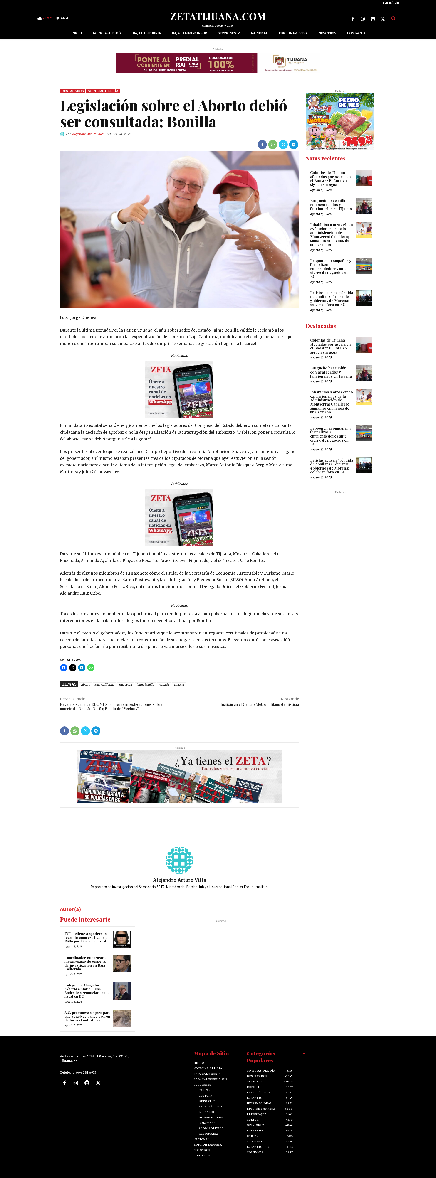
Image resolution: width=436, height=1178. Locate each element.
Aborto (85, 684)
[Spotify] (373, 19)
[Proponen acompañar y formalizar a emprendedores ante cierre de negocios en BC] (364, 266)
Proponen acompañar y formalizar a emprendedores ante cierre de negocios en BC (330, 268)
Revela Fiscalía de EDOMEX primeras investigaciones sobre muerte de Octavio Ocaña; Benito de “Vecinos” (111, 706)
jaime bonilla (145, 684)
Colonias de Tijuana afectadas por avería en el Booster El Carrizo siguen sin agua (330, 178)
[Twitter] (383, 19)
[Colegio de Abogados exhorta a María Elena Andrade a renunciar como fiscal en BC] (122, 991)
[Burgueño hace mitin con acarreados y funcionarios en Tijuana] (364, 206)
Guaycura (125, 684)
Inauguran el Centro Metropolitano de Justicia (259, 704)
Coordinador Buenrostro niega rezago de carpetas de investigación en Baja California (85, 963)
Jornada (164, 684)
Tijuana (178, 684)
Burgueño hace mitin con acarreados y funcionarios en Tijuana (331, 204)
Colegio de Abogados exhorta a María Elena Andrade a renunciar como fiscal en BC (86, 991)
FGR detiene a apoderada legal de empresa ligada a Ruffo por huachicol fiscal (85, 937)
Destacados (72, 91)
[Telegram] (293, 144)
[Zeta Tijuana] (218, 16)
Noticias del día (103, 91)
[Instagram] (363, 19)
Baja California (104, 684)
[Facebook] (353, 19)
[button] (393, 18)
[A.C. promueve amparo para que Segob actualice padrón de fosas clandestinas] (122, 1018)
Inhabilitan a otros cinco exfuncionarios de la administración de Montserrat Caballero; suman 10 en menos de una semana (331, 234)
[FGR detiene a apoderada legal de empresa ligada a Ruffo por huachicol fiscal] (122, 939)
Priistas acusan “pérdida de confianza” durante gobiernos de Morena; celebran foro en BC (331, 298)
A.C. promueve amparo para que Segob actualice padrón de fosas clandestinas (87, 1016)
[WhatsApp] (272, 144)
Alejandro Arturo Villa (87, 134)
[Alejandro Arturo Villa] (63, 134)
